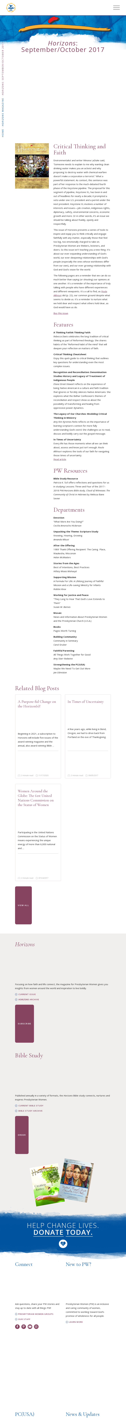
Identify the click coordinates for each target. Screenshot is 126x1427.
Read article (59, 459)
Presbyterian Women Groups (35, 1314)
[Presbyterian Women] (11, 7)
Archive (28, 1000)
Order (22, 1135)
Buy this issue (60, 313)
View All (23, 905)
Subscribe (24, 1023)
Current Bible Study (30, 1106)
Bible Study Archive (30, 1111)
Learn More (76, 1322)
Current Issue (27, 994)
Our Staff (24, 1319)
